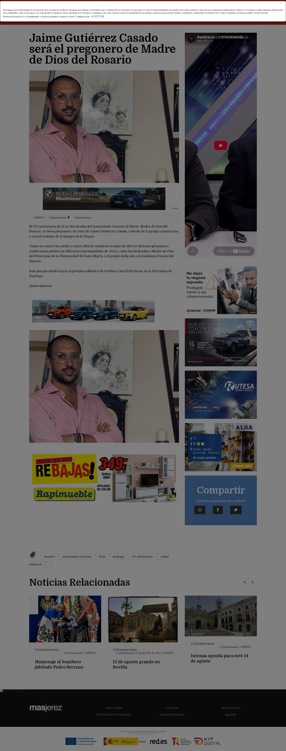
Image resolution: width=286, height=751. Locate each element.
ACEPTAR (97, 16)
